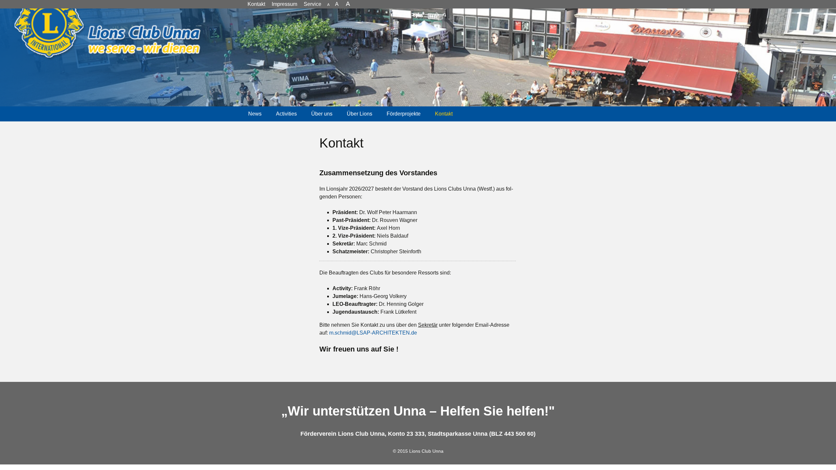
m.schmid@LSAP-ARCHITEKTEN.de (373, 333)
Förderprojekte (404, 114)
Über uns (321, 114)
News (255, 114)
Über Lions (359, 114)
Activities (286, 114)
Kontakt (444, 114)
